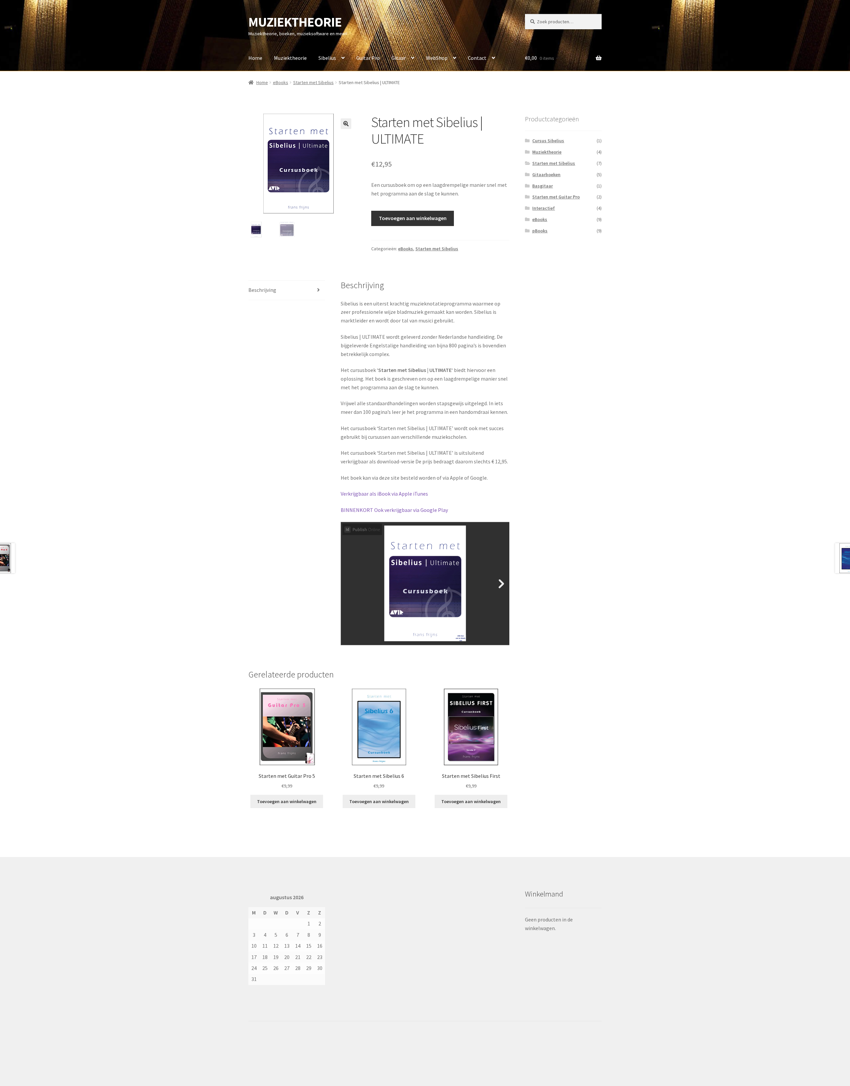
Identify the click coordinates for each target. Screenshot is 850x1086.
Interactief (543, 208)
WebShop (437, 58)
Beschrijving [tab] (262, 290)
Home (255, 58)
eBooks (280, 82)
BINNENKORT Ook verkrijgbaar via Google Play (394, 510)
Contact (477, 58)
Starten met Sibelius (313, 82)
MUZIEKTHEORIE (295, 22)
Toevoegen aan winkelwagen (413, 218)
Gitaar (398, 58)
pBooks (540, 231)
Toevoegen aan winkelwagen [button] (286, 801)
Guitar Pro (368, 58)
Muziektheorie (290, 58)
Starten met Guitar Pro (556, 197)
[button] (346, 123)
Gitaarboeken (546, 175)
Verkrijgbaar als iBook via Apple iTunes (384, 493)
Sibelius (327, 58)
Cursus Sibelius (548, 141)
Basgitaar (542, 186)
